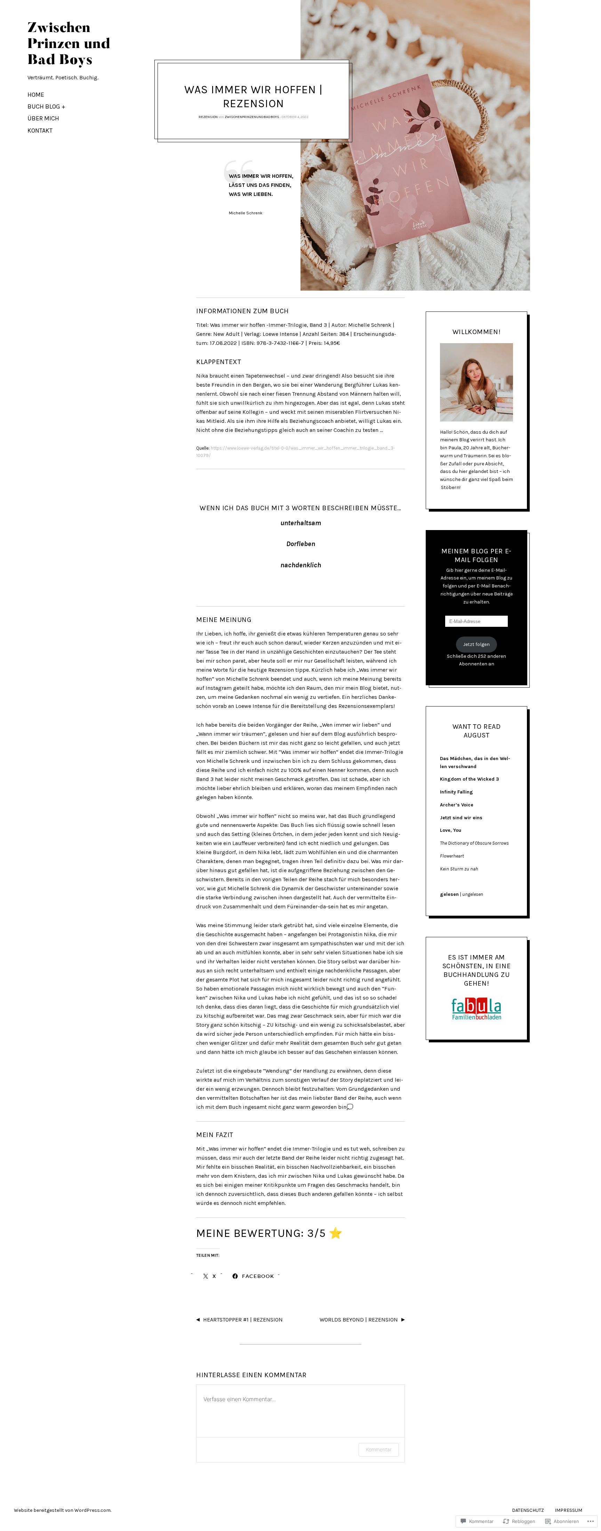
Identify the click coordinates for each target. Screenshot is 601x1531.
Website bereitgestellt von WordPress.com (62, 1510)
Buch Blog (43, 106)
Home (35, 94)
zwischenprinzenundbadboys (252, 117)
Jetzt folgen (476, 644)
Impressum (568, 1510)
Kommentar (379, 1449)
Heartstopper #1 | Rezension (243, 1319)
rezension (208, 117)
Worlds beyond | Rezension (359, 1319)
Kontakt (40, 130)
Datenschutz (528, 1510)
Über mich (43, 118)
